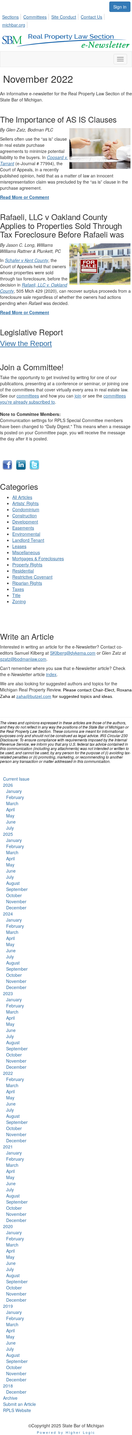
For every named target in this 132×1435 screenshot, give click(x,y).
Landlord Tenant (28, 540)
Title (16, 595)
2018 (8, 1386)
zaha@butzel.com (33, 696)
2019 (8, 1306)
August (13, 883)
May (10, 816)
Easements (23, 528)
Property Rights (27, 564)
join (78, 396)
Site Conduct (63, 17)
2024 (8, 914)
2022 (8, 1073)
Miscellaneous (26, 552)
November (16, 901)
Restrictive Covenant (32, 577)
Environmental (26, 534)
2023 (8, 993)
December (16, 907)
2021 (8, 1147)
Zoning (19, 601)
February (15, 797)
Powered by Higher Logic (66, 1432)
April (10, 809)
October (14, 895)
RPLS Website (17, 1410)
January (14, 791)
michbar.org (13, 25)
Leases (19, 546)
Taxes (18, 589)
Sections (10, 17)
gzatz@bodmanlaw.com (23, 659)
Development (25, 522)
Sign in (119, 7)
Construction (24, 515)
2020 (8, 1226)
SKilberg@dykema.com (72, 653)
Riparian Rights (27, 583)
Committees (35, 17)
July (10, 828)
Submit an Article (19, 1404)
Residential (23, 571)
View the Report (26, 343)
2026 (8, 785)
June (11, 822)
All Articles (22, 497)
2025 (8, 834)
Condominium (25, 509)
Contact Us (91, 17)
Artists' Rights (25, 503)
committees (28, 396)
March (12, 803)
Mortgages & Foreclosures (38, 558)
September (17, 889)
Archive (10, 1398)
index (51, 674)
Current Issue (16, 779)
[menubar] (66, 20)
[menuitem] (12, 16)
